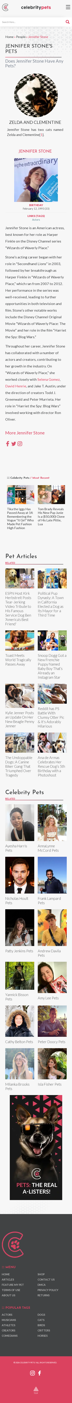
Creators (8, 1330)
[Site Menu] (68, 7)
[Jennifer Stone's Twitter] (13, 443)
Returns (43, 1295)
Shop (41, 1274)
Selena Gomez (48, 379)
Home (9, 37)
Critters (44, 1330)
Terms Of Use (11, 1290)
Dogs (41, 1314)
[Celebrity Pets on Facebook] (39, 1372)
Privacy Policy (48, 1290)
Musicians (9, 1319)
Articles (8, 1279)
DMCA (42, 1284)
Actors (36, 219)
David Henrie (15, 386)
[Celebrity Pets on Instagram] (32, 1372)
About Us (8, 1295)
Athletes (8, 1325)
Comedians (9, 1335)
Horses (43, 1335)
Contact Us (46, 1279)
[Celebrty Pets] (36, 7)
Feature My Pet (13, 1284)
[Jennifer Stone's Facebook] (7, 443)
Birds (41, 1325)
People (21, 37)
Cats (41, 1319)
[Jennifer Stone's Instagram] (19, 443)
